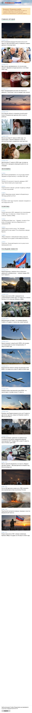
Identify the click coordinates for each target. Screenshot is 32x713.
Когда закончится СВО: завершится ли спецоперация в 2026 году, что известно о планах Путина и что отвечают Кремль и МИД (16, 213)
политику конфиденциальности (10, 708)
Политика (5, 206)
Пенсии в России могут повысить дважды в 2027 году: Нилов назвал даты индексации (15, 181)
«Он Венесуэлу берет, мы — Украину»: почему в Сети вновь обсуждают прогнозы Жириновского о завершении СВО (16, 221)
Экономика (6, 169)
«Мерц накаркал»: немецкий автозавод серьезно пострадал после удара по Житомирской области (15, 237)
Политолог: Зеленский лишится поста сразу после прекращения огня (15, 243)
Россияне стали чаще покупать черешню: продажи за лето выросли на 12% (16, 201)
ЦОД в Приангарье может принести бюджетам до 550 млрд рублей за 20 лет (15, 194)
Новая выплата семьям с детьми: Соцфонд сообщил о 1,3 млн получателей (16, 188)
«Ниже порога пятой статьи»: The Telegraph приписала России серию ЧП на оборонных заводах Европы (16, 230)
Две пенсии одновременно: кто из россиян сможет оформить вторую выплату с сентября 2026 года (15, 175)
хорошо (6, 710)
